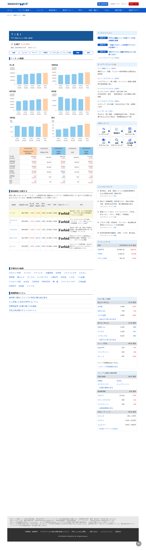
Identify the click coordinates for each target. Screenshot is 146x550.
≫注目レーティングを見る (108, 429)
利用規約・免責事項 (31, 531)
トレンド (13, 246)
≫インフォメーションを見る (109, 58)
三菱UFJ (54, 277)
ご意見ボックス (115, 4)
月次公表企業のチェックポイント (22, 310)
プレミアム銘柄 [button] (24, 10)
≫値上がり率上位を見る (107, 319)
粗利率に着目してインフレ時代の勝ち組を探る (28, 298)
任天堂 (63, 277)
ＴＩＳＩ (13, 213)
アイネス (101, 331)
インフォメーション (106, 531)
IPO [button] (80, 10)
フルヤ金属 (102, 315)
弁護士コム (102, 327)
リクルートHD (15, 282)
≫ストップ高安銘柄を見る (108, 367)
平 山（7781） (108, 111)
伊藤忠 (100, 381)
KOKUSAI (46, 282)
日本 (115, 196)
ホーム (9, 10)
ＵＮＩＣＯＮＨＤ (104, 400)
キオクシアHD (15, 273)
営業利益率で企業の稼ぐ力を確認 (22, 306)
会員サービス (134, 4)
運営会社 (118, 531)
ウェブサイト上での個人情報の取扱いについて (54, 531)
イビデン (82, 273)
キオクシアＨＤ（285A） (111, 101)
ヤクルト (101, 420)
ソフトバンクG (70, 273)
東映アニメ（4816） (109, 68)
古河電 (58, 273)
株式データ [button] (67, 10)
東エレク (21, 277)
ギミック (101, 356)
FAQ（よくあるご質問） (79, 531)
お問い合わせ (93, 531)
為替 (115, 235)
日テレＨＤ (13, 238)
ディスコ (31, 277)
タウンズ (101, 416)
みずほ (26, 282)
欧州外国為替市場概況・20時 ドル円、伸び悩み (117, 233)
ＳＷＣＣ (101, 395)
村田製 (11, 277)
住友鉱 (21, 286)
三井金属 (82, 282)
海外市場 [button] (118, 10)
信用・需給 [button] (93, 10)
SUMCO (12, 286)
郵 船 (55, 282)
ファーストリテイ (68, 282)
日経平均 (101, 249)
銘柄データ (17, 15)
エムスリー (102, 425)
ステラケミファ (103, 384)
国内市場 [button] (52, 10)
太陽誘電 (49, 273)
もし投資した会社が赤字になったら (23, 302)
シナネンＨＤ (102, 336)
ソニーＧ (30, 286)
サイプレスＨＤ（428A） (111, 88)
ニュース (40, 10)
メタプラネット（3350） (111, 78)
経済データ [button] (133, 10)
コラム (106, 10)
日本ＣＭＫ (102, 311)
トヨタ (71, 277)
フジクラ (27, 273)
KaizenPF (101, 347)
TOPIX (100, 254)
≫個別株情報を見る (106, 408)
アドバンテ (38, 273)
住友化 (119, 381)
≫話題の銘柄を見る (106, 387)
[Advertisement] (73, 23)
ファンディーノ (103, 352)
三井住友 (35, 282)
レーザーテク (42, 277)
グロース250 (102, 258)
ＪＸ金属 (81, 277)
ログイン (124, 4)
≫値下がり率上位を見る (107, 340)
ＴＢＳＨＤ (13, 229)
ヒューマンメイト (123, 384)
